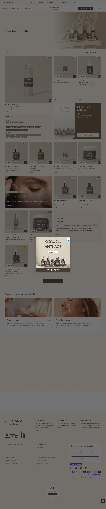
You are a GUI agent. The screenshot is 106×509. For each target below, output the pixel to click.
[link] (53, 254)
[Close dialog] (68, 239)
